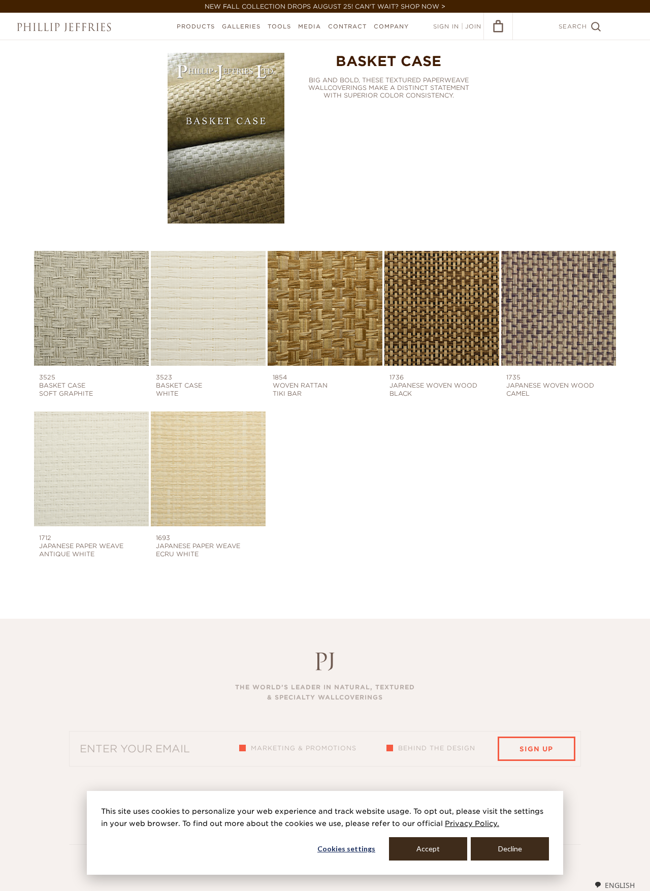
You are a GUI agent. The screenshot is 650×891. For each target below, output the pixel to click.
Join (473, 26)
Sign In (446, 26)
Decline (510, 848)
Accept (428, 848)
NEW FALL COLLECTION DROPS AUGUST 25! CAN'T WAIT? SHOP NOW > (325, 6)
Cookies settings (346, 848)
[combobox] (614, 885)
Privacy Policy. (472, 823)
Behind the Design (436, 748)
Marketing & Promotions (303, 748)
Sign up (536, 749)
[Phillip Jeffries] (64, 27)
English (620, 885)
